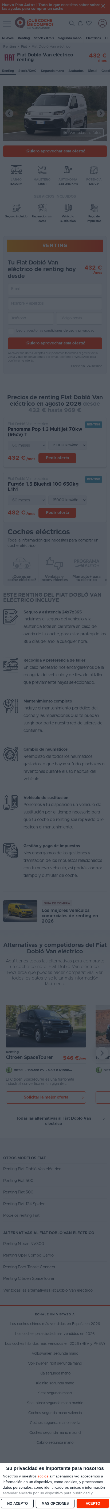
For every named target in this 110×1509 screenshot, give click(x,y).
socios (43, 1476)
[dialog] (55, 1486)
